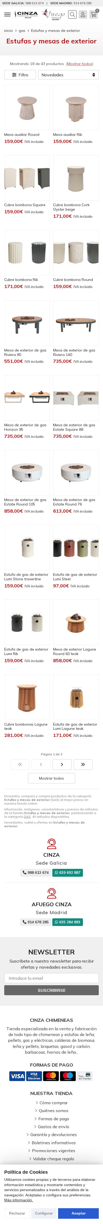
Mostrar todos (79, 63)
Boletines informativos (54, 1142)
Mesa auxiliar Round (21, 134)
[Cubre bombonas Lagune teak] (27, 697)
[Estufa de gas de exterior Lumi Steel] (76, 547)
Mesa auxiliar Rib (67, 134)
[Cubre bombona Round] (76, 252)
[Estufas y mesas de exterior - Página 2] (62, 764)
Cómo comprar (54, 1102)
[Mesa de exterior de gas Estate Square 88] (76, 397)
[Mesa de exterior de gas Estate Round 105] (27, 472)
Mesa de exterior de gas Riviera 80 (25, 352)
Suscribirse (51, 990)
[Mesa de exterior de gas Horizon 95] (27, 397)
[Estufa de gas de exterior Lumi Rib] (27, 622)
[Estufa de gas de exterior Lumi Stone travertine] (27, 547)
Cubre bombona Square (24, 204)
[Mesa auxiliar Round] (27, 107)
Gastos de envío (53, 1126)
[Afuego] (53, 14)
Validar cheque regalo (53, 1158)
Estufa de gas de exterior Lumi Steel (75, 576)
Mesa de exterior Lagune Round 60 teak (74, 651)
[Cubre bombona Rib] (27, 252)
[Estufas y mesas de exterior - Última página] (83, 764)
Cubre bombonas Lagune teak (26, 726)
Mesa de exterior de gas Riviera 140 (74, 352)
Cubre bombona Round (73, 279)
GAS (27, 817)
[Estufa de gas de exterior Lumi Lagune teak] (76, 697)
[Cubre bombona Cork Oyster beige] (76, 177)
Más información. (18, 1200)
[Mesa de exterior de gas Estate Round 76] (76, 472)
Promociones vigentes (53, 1150)
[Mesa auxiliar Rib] (76, 107)
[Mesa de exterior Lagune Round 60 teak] (76, 622)
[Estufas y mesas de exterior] (20, 764)
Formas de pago (53, 1118)
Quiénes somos (53, 1110)
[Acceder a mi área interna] (83, 14)
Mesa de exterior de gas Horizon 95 (25, 427)
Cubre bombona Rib (21, 279)
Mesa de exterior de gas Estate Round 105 (25, 502)
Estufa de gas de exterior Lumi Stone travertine (26, 576)
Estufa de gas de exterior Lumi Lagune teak (75, 726)
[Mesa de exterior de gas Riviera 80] (27, 323)
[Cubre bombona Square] (27, 177)
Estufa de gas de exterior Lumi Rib (26, 651)
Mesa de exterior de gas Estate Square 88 (74, 427)
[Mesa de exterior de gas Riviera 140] (76, 323)
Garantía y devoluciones (53, 1134)
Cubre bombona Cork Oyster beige (71, 207)
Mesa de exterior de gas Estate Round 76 (74, 502)
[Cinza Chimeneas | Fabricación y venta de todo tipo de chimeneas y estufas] (26, 14)
